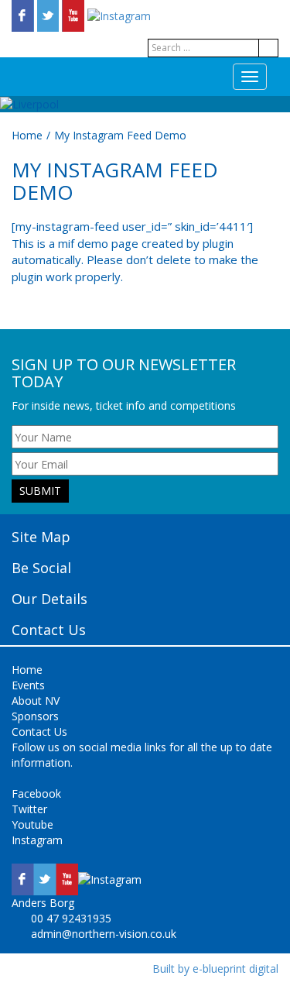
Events (28, 685)
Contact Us (39, 731)
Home (27, 135)
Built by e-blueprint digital (215, 968)
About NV (36, 700)
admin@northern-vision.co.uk (103, 933)
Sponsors (35, 716)
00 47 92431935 (71, 918)
